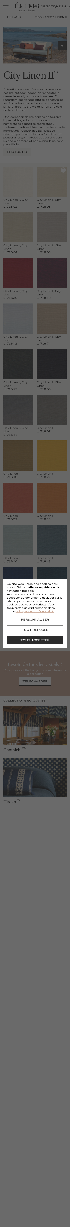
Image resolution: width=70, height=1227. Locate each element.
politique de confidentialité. (34, 611)
